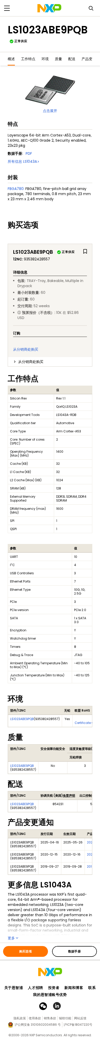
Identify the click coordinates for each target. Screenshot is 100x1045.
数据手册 (74, 951)
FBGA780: (16, 188)
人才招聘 (35, 987)
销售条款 (50, 1018)
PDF (29, 153)
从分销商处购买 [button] (30, 361)
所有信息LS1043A (22, 161)
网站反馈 (80, 1018)
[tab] (50, 361)
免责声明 (69, 795)
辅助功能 (65, 1018)
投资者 (53, 987)
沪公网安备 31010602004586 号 (38, 1024)
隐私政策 (20, 1018)
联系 (92, 987)
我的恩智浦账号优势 (50, 994)
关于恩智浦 (13, 987)
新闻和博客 (73, 987)
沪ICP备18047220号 (78, 1024)
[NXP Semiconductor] (49, 8)
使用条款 (35, 1018)
